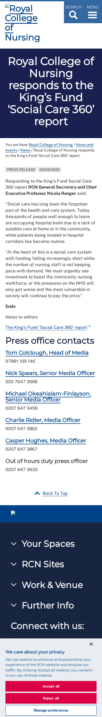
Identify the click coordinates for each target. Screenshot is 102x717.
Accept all (51, 686)
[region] (51, 677)
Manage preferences (51, 710)
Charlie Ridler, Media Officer (43, 420)
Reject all (51, 698)
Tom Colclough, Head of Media (47, 352)
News (25, 150)
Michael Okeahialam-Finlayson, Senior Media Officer (48, 396)
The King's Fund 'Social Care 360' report (46, 327)
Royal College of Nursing (51, 144)
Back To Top (55, 493)
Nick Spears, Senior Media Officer (50, 373)
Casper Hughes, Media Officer (45, 440)
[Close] (91, 644)
